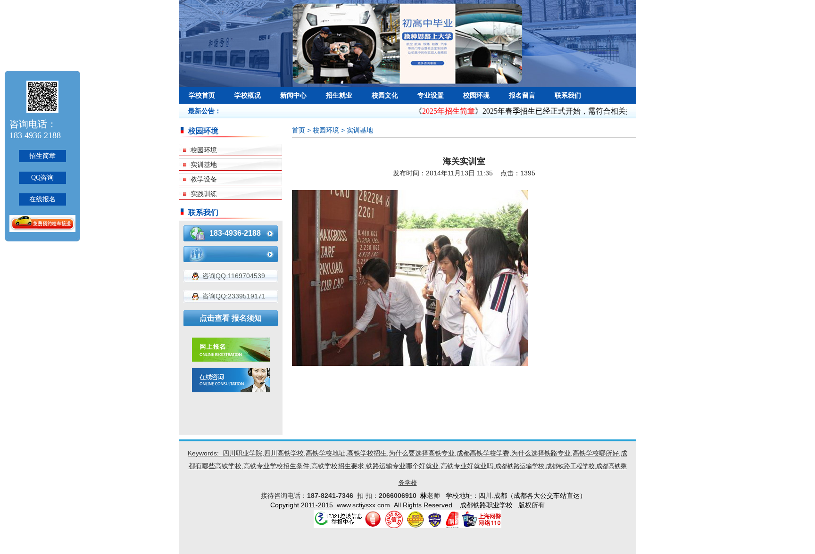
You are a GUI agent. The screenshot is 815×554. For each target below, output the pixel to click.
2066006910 (399, 495)
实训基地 (204, 164)
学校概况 (247, 95)
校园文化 (385, 95)
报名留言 (522, 95)
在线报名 (42, 199)
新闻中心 (293, 95)
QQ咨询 (42, 177)
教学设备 (204, 179)
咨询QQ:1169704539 (233, 276)
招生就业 (339, 95)
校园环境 (476, 95)
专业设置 (430, 95)
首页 (298, 130)
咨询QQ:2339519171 (234, 296)
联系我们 (568, 95)
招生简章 (42, 155)
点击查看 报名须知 (231, 318)
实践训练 (204, 194)
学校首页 (202, 95)
